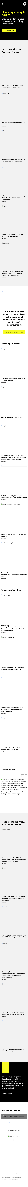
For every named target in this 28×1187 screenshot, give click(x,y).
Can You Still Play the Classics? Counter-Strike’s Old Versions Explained (13, 898)
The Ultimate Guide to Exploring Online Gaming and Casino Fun (14, 1013)
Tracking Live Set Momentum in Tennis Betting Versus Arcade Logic (14, 793)
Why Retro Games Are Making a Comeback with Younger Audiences (14, 198)
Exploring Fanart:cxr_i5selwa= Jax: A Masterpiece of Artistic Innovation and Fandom (12, 669)
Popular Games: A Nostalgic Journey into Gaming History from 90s (14, 574)
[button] (14, 1181)
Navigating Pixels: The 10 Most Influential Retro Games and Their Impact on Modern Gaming (14, 457)
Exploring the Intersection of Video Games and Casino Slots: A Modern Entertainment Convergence (14, 974)
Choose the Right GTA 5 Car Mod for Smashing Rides (12, 235)
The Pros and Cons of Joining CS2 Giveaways (13, 1050)
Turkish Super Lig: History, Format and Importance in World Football (14, 497)
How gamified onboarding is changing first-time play (12, 86)
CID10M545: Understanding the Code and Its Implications (13, 123)
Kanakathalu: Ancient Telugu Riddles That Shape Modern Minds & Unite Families (12, 273)
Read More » (4, 89)
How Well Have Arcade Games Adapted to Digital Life (13, 749)
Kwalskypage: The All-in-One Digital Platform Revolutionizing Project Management (14, 859)
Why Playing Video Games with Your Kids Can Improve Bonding (14, 936)
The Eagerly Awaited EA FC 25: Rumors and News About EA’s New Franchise (12, 709)
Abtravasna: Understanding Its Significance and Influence (13, 160)
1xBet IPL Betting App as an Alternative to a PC (11, 418)
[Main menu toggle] (25, 4)
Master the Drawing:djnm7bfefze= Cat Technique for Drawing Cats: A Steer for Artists (12, 627)
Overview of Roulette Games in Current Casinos (13, 379)
